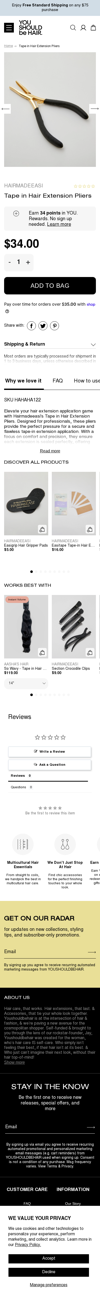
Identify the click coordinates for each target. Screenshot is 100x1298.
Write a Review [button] (52, 752)
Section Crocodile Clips (71, 669)
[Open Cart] (93, 27)
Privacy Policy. (28, 1245)
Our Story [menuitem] (73, 1204)
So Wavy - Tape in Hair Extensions (26, 669)
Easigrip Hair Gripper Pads (26, 546)
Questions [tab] (18, 787)
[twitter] (42, 325)
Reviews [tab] (18, 776)
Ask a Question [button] (52, 765)
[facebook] (31, 325)
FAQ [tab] (58, 381)
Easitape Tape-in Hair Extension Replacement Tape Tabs (74, 546)
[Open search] (73, 27)
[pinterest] (54, 325)
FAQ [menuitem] (27, 1204)
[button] (94, 109)
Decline (48, 1272)
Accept (48, 1259)
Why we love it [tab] (23, 381)
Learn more (59, 224)
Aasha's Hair (16, 664)
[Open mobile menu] (9, 28)
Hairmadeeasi (23, 186)
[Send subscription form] (92, 952)
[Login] (83, 27)
